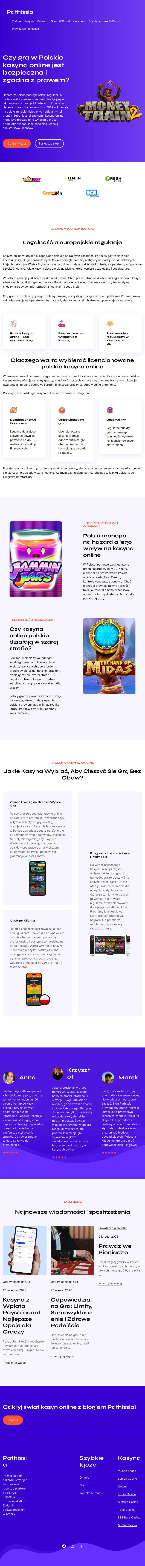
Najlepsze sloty (49, 143)
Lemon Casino (127, 1478)
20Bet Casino (127, 1494)
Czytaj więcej (17, 143)
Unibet (122, 1486)
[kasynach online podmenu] (46, 21)
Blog (83, 1485)
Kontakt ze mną (90, 1493)
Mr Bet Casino (127, 1525)
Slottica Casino (128, 1502)
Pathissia (20, 12)
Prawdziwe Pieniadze (115, 1249)
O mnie (16, 21)
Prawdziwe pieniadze (112, 1228)
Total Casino (126, 1509)
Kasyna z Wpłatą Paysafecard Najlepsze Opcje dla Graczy (22, 1316)
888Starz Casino (129, 1517)
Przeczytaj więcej (14, 1363)
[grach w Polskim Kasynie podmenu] (84, 21)
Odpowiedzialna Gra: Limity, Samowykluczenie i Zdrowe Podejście (71, 1313)
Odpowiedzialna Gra (16, 1282)
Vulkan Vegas (127, 1471)
